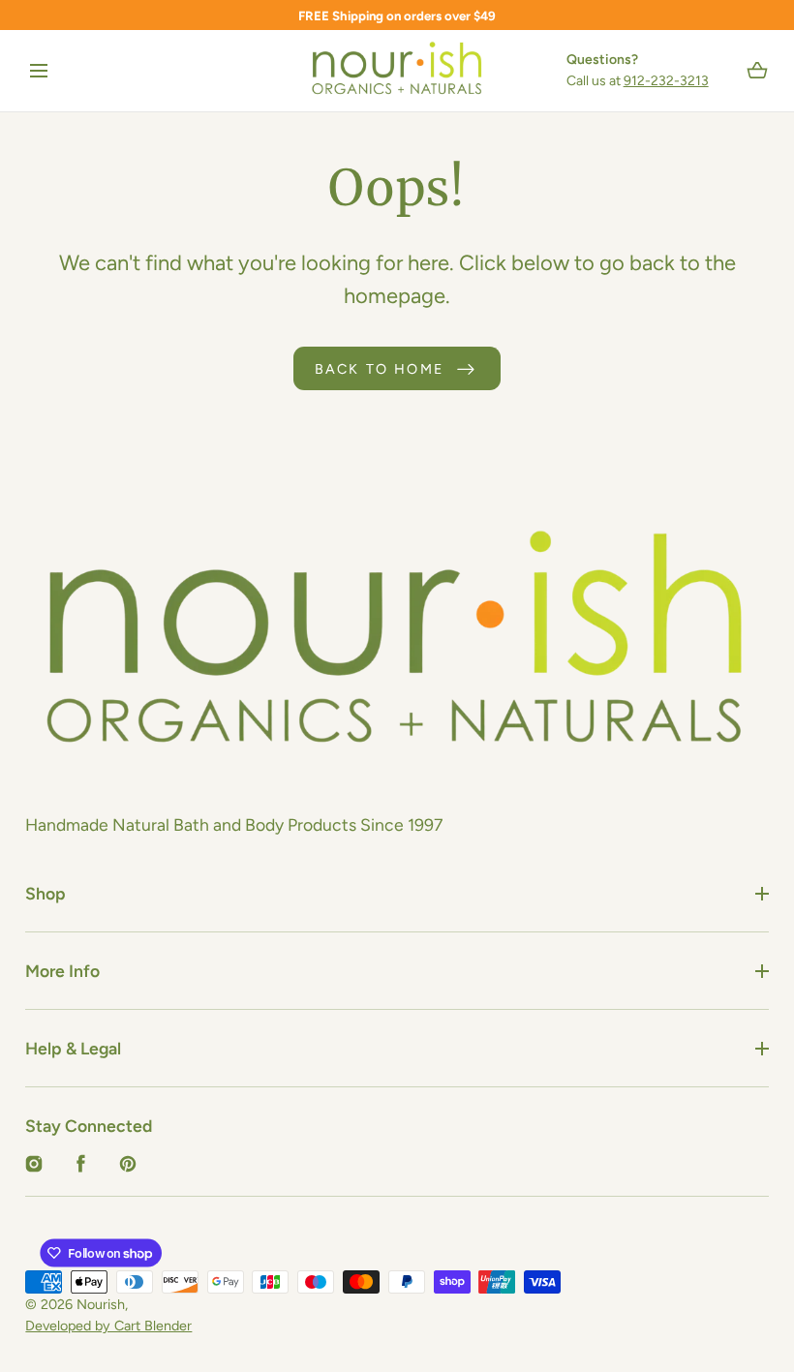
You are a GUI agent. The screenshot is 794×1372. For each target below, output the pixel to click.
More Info (62, 970)
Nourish (100, 1304)
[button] (38, 70)
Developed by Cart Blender (108, 1325)
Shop (45, 893)
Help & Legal (73, 1048)
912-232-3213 (666, 81)
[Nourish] (397, 70)
